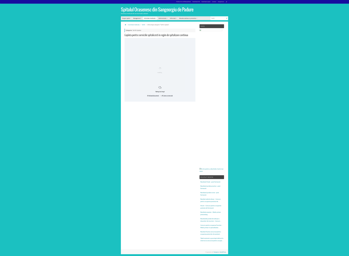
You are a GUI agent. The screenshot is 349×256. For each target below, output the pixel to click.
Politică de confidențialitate (183, 1)
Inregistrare (221, 1)
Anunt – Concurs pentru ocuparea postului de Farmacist (210, 207)
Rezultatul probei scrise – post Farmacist (209, 194)
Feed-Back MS (196, 1)
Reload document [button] (154, 95)
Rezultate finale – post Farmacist (210, 182)
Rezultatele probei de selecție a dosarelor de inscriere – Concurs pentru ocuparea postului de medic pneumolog (211, 220)
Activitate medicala (134, 25)
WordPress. (223, 252)
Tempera (215, 252)
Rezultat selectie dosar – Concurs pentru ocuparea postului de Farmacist (210, 200)
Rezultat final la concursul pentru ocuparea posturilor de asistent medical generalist (210, 233)
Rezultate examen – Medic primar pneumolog (210, 213)
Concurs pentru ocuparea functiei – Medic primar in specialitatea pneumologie (211, 226)
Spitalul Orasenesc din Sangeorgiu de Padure (157, 9)
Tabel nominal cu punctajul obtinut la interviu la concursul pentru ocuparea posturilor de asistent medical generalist (212, 240)
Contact (214, 1)
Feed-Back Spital (205, 1)
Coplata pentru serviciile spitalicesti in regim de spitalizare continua (156, 35)
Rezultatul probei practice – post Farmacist (210, 187)
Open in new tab (168, 95)
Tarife (143, 25)
